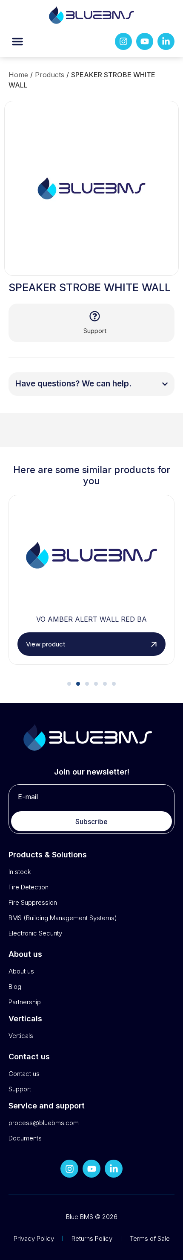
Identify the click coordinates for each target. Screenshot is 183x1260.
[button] (17, 41)
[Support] (94, 316)
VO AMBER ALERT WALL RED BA (91, 619)
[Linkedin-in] (165, 41)
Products (49, 74)
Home (18, 74)
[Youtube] (144, 41)
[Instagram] (123, 41)
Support (94, 331)
